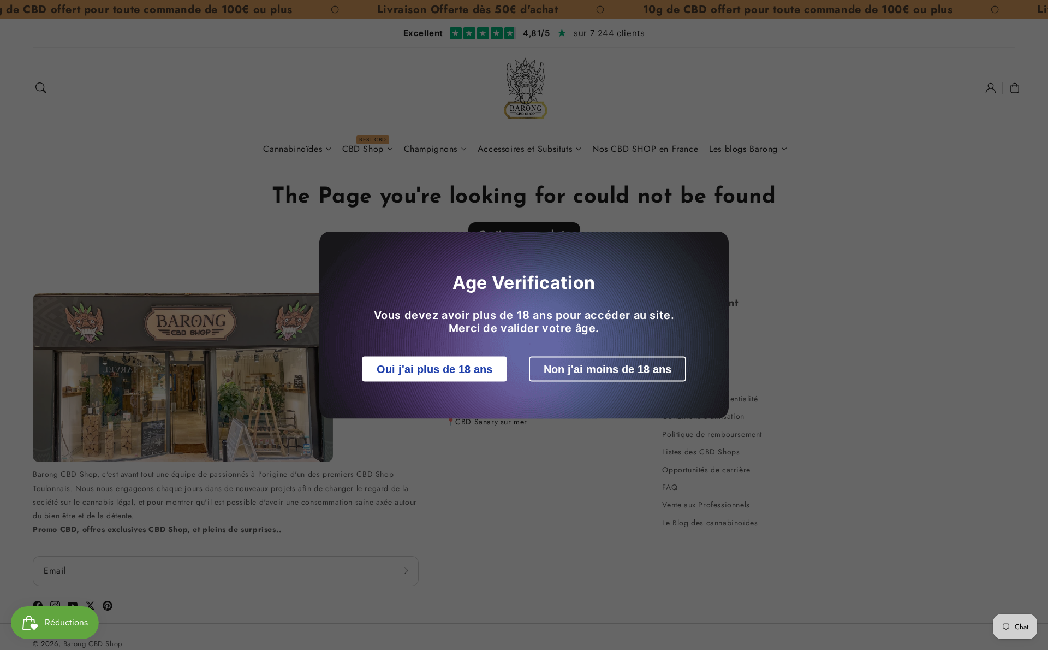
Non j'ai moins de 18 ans (607, 369)
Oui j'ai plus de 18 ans (434, 369)
